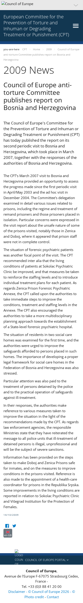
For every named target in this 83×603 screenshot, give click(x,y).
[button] (41, 5)
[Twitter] (14, 526)
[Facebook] (7, 526)
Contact (53, 597)
